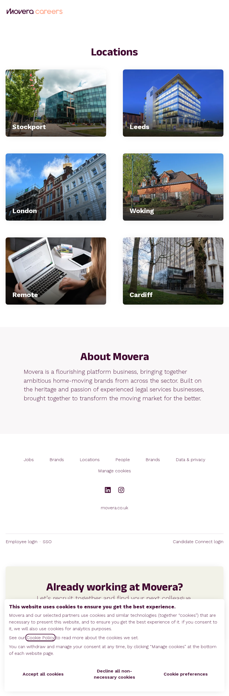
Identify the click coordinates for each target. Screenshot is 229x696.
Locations (90, 459)
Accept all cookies (43, 674)
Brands (56, 459)
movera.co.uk (114, 507)
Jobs (29, 459)
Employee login (21, 541)
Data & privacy (190, 459)
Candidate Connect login (198, 541)
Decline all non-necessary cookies (114, 674)
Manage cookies (114, 470)
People (122, 459)
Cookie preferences (186, 674)
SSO (47, 541)
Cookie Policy (40, 637)
